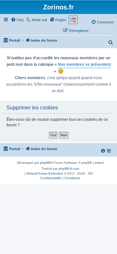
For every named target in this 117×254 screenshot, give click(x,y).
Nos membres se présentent (84, 64)
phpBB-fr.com (69, 168)
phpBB (45, 162)
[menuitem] (17, 20)
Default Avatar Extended (44, 173)
